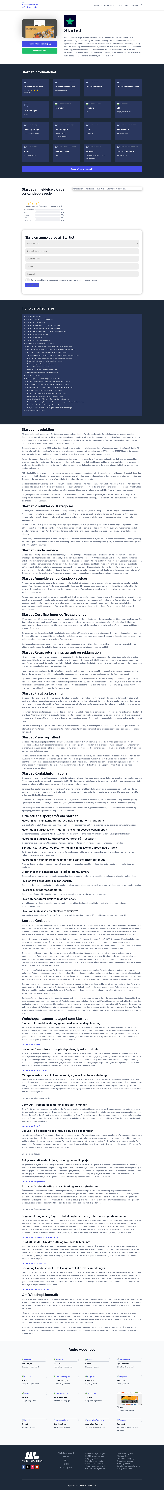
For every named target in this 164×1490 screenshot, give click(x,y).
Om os (119, 5)
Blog (127, 5)
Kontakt (134, 5)
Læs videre (90, 753)
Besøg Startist (74, 753)
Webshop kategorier (103, 5)
